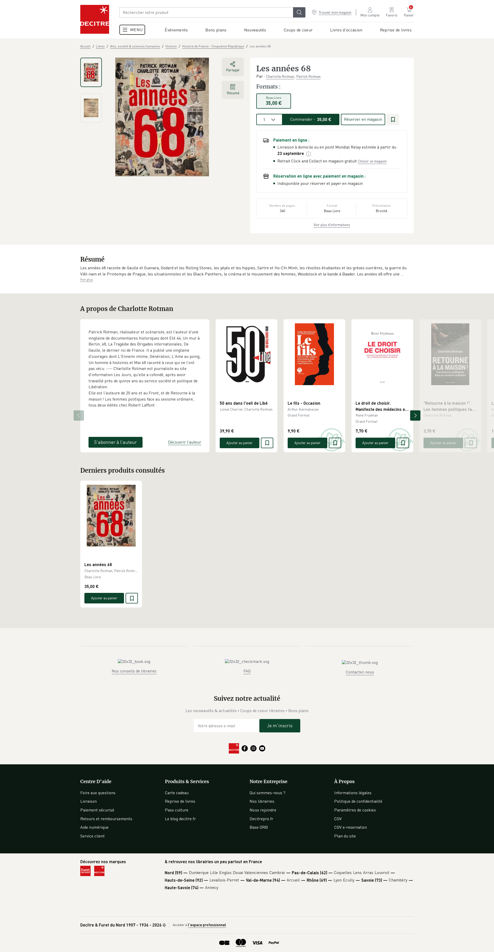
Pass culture (176, 809)
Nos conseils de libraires (134, 670)
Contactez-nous (360, 671)
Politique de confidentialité (358, 801)
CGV (338, 818)
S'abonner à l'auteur (115, 442)
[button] (247, 271)
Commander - (310, 119)
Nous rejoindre (263, 809)
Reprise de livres (180, 801)
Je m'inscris (280, 725)
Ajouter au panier (239, 442)
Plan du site (345, 835)
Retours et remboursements (106, 818)
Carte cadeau (177, 792)
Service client (92, 835)
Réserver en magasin (363, 119)
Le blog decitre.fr (180, 818)
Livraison (88, 801)
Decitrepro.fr (261, 818)
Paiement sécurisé (97, 809)
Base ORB (259, 827)
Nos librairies (262, 801)
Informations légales (353, 792)
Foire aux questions (98, 792)
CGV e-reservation (350, 827)
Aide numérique (94, 827)
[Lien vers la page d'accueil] (94, 19)
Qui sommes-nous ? (267, 792)
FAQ (247, 670)
